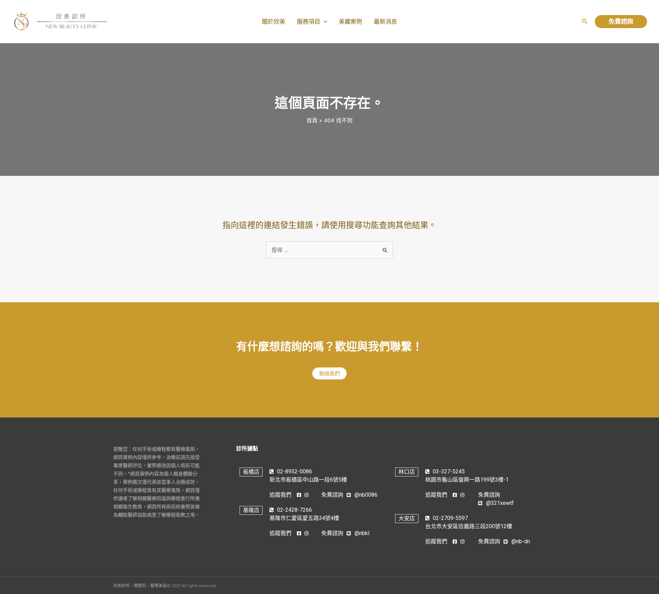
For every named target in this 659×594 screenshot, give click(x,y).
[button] (585, 21)
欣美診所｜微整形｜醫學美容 (140, 585)
